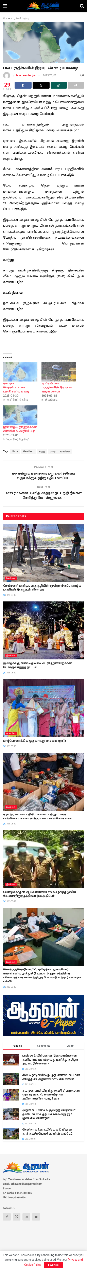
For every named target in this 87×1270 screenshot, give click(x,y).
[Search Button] (82, 6)
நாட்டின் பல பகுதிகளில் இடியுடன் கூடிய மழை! (57, 387)
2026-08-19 (10, 595)
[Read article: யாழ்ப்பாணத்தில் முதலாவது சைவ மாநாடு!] (43, 708)
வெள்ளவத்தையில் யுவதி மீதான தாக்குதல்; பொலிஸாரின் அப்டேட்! (47, 1131)
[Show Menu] (5, 6)
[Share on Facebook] (23, 85)
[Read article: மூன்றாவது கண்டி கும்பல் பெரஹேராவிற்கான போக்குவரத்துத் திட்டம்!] (43, 630)
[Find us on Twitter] (16, 1217)
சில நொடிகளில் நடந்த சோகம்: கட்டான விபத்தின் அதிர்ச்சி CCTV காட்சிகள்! (51, 1077)
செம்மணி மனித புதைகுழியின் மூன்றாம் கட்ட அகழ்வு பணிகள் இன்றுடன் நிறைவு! (42, 588)
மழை (53, 451)
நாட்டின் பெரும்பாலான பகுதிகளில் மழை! (16, 387)
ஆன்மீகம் (11, 733)
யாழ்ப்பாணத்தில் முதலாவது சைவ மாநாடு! (34, 741)
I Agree (53, 1264)
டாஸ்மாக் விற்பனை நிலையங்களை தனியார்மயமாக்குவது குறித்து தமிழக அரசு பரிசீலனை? (50, 1060)
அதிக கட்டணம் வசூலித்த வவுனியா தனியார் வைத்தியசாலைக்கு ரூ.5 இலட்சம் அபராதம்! (48, 1114)
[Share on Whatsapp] (59, 85)
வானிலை (65, 451)
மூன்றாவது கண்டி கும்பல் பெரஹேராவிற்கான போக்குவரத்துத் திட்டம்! (37, 665)
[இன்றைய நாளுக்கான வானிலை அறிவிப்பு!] (20, 415)
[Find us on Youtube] (36, 1217)
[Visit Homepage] (43, 6)
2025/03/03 (49, 75)
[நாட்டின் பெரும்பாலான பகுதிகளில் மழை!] (20, 372)
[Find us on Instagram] (26, 1217)
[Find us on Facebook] (7, 1217)
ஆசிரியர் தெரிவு (21, 18)
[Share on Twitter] (41, 85)
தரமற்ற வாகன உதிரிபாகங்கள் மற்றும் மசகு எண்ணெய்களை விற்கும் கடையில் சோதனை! (37, 816)
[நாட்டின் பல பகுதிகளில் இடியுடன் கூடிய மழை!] (58, 372)
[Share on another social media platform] (76, 85)
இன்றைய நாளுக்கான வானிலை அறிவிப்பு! (20, 429)
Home (6, 18)
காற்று (42, 451)
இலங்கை (10, 578)
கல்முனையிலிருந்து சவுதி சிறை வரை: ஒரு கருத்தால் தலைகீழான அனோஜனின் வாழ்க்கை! (51, 1095)
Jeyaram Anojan (25, 75)
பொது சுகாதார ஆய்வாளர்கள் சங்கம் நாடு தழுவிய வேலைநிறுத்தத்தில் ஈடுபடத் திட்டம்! (39, 894)
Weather (28, 451)
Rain (15, 451)
